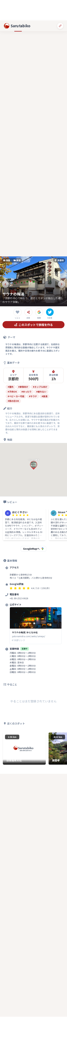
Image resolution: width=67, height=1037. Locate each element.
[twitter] (50, 312)
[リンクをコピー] (60, 26)
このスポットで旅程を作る (36, 325)
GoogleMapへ (31, 548)
